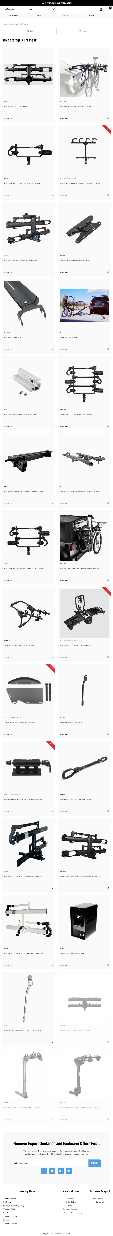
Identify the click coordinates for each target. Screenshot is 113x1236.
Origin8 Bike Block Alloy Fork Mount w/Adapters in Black (23, 799)
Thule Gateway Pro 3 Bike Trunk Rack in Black (19, 645)
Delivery (70, 1198)
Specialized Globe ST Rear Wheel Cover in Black (20, 722)
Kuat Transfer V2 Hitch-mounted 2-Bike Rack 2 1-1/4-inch (23, 568)
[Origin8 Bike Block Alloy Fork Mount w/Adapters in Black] (28, 767)
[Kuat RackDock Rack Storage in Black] (84, 921)
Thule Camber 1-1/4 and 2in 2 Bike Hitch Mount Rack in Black (80, 1107)
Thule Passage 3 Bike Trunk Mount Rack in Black (75, 106)
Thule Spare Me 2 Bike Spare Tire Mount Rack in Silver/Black (80, 568)
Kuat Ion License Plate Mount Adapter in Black (75, 260)
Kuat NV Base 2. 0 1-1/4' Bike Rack (16, 106)
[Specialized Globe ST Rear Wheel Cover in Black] (28, 690)
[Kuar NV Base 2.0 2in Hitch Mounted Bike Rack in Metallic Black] (84, 844)
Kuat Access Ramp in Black (68, 337)
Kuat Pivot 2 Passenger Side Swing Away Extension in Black (23, 491)
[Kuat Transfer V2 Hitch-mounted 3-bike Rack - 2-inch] (84, 382)
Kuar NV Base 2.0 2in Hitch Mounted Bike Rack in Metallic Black (81, 876)
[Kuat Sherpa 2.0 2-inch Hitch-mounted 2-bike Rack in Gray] (84, 459)
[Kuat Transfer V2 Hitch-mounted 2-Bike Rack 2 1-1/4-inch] (28, 536)
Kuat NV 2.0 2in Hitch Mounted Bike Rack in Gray (20, 260)
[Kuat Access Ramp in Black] (84, 305)
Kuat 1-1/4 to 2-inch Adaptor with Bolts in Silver (20, 414)
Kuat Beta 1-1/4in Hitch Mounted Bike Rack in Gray (21, 1107)
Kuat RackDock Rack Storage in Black (72, 953)
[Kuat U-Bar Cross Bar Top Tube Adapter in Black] (84, 767)
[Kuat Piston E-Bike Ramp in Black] (28, 305)
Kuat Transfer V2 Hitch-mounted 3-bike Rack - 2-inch (77, 414)
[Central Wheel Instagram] (61, 1171)
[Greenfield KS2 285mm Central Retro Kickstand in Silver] (28, 998)
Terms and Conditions (70, 1209)
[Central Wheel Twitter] (52, 1171)
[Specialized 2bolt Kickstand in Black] (84, 690)
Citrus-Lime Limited (64, 1234)
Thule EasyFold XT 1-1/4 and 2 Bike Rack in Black (76, 645)
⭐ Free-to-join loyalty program (57, 3)
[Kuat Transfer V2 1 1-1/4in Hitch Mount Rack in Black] (28, 151)
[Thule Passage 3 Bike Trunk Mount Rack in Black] (84, 74)
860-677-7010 (99, 1198)
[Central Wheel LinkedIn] (69, 1171)
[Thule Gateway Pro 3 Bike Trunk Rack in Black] (28, 613)
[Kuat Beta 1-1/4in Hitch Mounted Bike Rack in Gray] (28, 1075)
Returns (70, 1206)
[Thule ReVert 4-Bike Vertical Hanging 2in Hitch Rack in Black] (84, 151)
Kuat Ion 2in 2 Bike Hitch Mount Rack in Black (75, 1030)
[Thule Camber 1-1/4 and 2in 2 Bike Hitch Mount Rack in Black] (84, 1075)
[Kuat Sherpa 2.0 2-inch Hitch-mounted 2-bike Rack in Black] (28, 844)
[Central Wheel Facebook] (44, 1171)
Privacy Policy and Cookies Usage (71, 1213)
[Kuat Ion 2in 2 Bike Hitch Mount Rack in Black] (84, 998)
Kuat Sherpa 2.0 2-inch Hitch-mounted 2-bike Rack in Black (23, 876)
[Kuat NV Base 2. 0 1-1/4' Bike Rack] (28, 74)
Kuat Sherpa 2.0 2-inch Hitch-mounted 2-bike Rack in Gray (79, 491)
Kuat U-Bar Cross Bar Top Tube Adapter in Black (75, 799)
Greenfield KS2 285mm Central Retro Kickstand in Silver (23, 1030)
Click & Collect (70, 1202)
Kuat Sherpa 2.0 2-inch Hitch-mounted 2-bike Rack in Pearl (23, 953)
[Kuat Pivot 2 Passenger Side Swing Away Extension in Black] (28, 459)
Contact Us (100, 1202)
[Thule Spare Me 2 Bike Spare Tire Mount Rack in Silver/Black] (84, 536)
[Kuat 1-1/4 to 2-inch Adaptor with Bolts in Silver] (28, 382)
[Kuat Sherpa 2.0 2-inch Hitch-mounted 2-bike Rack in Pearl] (28, 921)
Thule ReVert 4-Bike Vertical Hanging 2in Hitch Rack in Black (80, 183)
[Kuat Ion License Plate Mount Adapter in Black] (84, 228)
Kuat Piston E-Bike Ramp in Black (14, 337)
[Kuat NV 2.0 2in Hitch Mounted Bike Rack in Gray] (28, 228)
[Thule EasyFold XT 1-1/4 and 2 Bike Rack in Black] (84, 613)
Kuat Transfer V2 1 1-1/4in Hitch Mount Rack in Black (22, 183)
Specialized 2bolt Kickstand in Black (72, 722)
